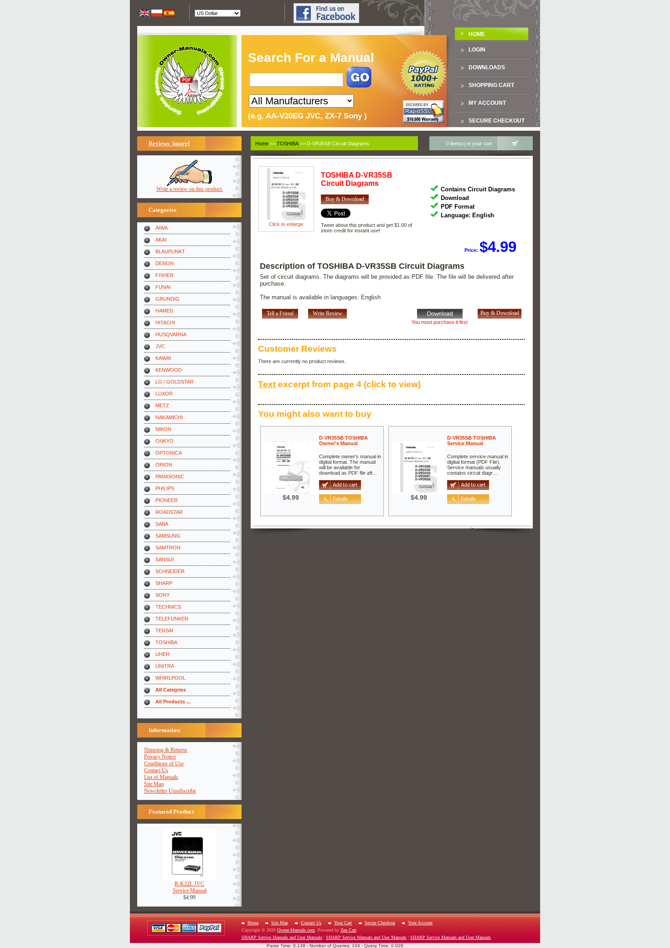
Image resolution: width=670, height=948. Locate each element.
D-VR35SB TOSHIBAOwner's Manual (343, 440)
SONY (162, 595)
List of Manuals (161, 777)
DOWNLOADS (487, 67)
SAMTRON (167, 547)
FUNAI (162, 287)
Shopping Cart (491, 85)
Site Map (154, 784)
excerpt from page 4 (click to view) (339, 384)
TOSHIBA (166, 642)
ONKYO (164, 441)
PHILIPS (164, 488)
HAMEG (164, 310)
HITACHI (165, 322)
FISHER (164, 275)
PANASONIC (169, 476)
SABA (161, 524)
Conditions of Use (164, 763)
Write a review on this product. (189, 189)
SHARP (163, 583)
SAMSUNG (167, 535)
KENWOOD (168, 370)
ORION (163, 464)
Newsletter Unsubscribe (170, 791)
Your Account (420, 922)
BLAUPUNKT (170, 251)
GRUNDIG (167, 299)
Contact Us (156, 770)
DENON (164, 263)
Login (477, 49)
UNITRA (164, 666)
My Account (487, 103)
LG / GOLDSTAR (174, 381)
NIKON (163, 429)
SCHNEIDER (170, 571)
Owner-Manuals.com (296, 930)
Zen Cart (348, 930)
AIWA (161, 228)
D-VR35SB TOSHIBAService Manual (471, 440)
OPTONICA (168, 453)
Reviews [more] (169, 143)
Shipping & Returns (165, 750)
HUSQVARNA (170, 334)
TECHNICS (168, 607)
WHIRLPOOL (170, 678)
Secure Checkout (497, 121)
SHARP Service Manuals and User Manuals (282, 937)
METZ (162, 405)
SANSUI (164, 559)
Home (477, 34)
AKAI (160, 239)
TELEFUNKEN (171, 618)
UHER (162, 654)
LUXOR (164, 393)
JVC (160, 346)
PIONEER (166, 500)
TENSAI (164, 630)
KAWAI (163, 358)
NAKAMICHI (169, 417)
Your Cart (343, 922)
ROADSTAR (169, 512)
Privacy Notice (160, 756)
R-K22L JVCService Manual (189, 887)
